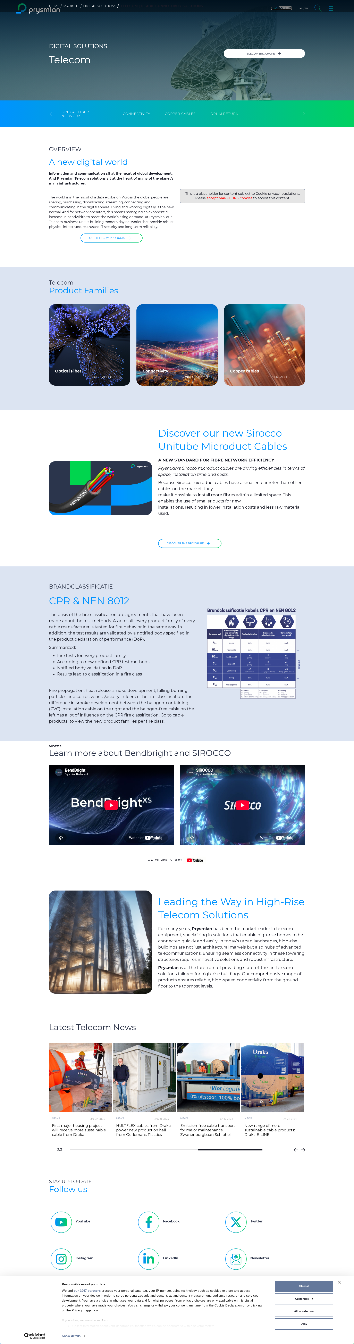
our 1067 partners (87, 1290)
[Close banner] (339, 1282)
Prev (296, 1150)
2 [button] (166, 1149)
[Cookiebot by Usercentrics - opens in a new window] (35, 1336)
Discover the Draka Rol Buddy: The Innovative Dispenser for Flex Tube (272, 1130)
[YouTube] (194, 860)
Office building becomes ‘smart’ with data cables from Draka (143, 1130)
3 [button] (230, 1149)
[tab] (85, 114)
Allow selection (304, 1311)
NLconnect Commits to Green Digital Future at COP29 (208, 1127)
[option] (89, 345)
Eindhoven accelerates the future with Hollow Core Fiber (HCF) (79, 1130)
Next (303, 1150)
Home (54, 6)
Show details (71, 1336)
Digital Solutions (99, 6)
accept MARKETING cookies (229, 198)
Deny (304, 1323)
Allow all (304, 1286)
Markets (71, 6)
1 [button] (102, 1149)
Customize (302, 1298)
